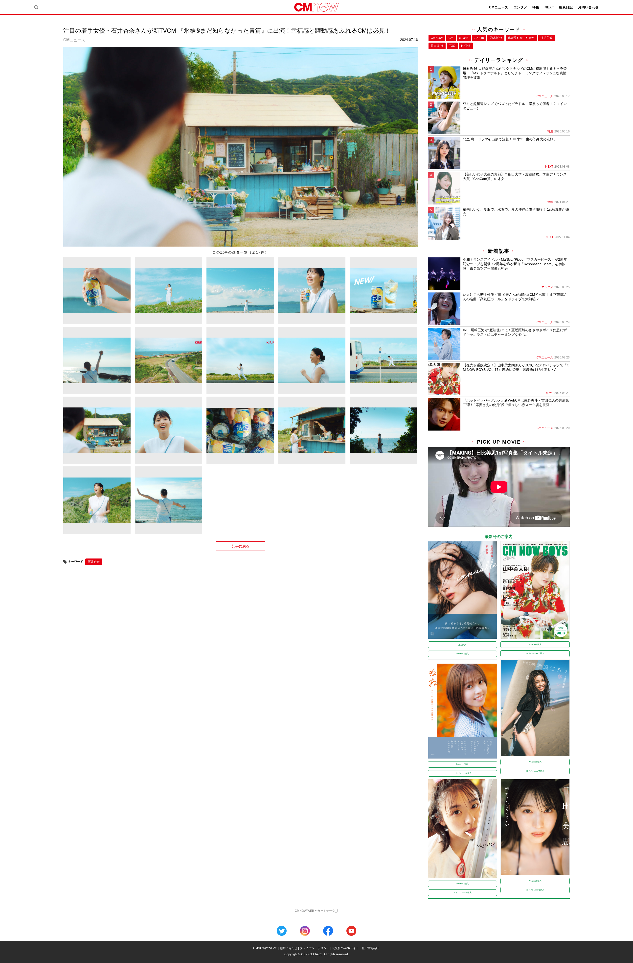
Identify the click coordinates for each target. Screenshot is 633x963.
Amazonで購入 (462, 654)
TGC (452, 46)
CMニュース (498, 7)
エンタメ (520, 7)
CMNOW (437, 38)
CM (451, 38)
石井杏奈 (94, 561)
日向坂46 (437, 46)
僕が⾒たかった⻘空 (521, 38)
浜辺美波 (546, 38)
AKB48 (479, 38)
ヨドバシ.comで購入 (535, 653)
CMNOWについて (265, 948)
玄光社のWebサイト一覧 (348, 948)
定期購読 (462, 645)
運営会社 (373, 948)
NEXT (549, 7)
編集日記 (566, 7)
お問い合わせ (588, 7)
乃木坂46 (496, 38)
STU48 (464, 38)
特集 (535, 7)
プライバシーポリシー (314, 948)
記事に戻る (240, 546)
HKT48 (466, 46)
